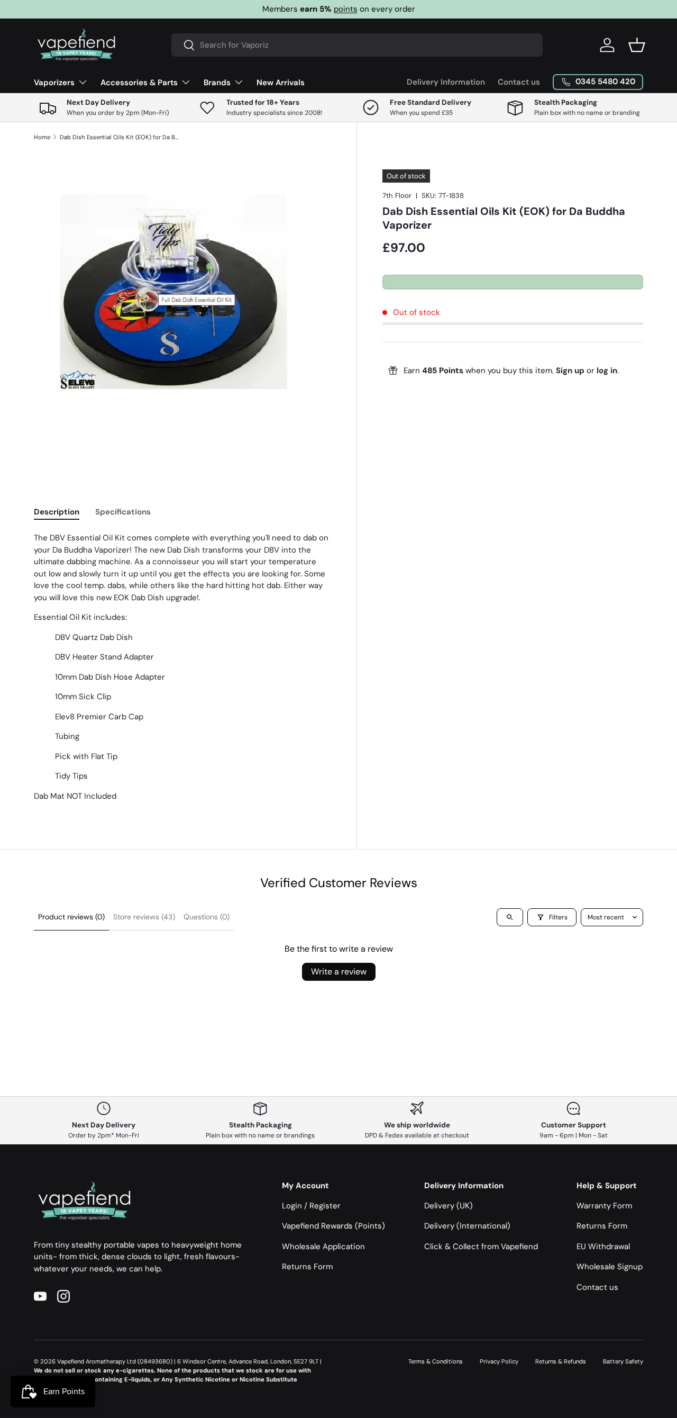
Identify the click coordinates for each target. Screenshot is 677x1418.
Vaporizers (54, 82)
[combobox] (357, 45)
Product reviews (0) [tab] (71, 917)
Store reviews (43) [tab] (144, 917)
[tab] (56, 511)
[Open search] (510, 917)
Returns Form (307, 1266)
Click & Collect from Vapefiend (481, 1246)
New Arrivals (281, 82)
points (346, 9)
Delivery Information (446, 82)
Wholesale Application (323, 1246)
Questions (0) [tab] (207, 917)
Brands (217, 82)
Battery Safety (623, 1361)
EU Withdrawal (603, 1246)
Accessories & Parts (139, 82)
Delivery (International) (467, 1226)
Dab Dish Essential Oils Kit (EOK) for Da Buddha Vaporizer (119, 137)
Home (42, 137)
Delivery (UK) (448, 1205)
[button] (636, 45)
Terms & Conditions (435, 1361)
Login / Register (311, 1205)
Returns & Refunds (560, 1361)
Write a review (339, 971)
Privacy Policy (499, 1361)
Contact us (519, 82)
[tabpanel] (182, 667)
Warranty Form (604, 1205)
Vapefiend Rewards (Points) (333, 1226)
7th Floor (396, 195)
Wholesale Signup (610, 1266)
